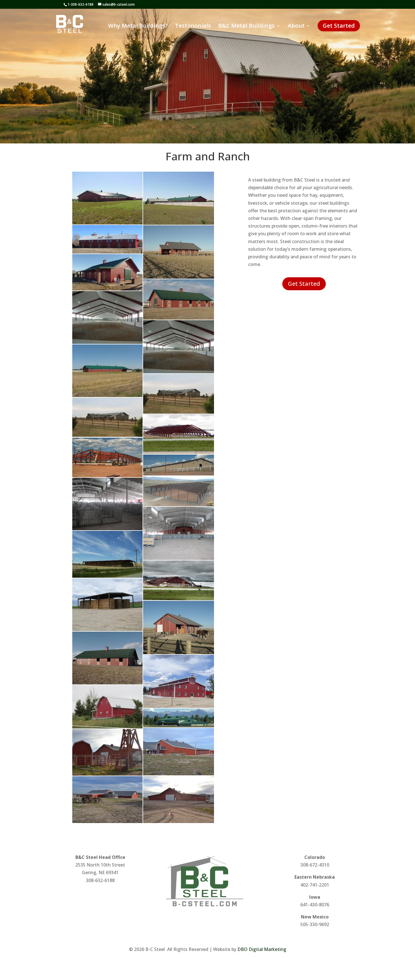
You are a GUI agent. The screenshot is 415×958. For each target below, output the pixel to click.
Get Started (339, 25)
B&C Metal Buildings (246, 26)
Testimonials (193, 26)
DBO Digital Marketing (261, 949)
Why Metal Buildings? (138, 26)
